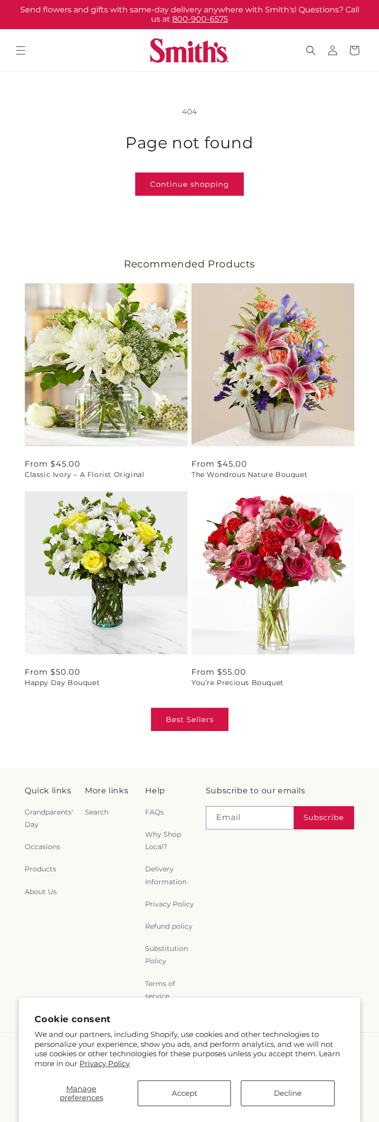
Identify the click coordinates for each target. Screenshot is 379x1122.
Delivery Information (166, 875)
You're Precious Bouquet (237, 682)
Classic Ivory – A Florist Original (84, 474)
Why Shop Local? (163, 840)
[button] (21, 50)
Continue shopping (189, 184)
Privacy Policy (104, 1063)
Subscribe (323, 817)
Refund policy (168, 926)
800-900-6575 (200, 19)
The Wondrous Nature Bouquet (249, 474)
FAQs (154, 812)
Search (97, 812)
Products (40, 868)
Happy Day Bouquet (62, 682)
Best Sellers (190, 719)
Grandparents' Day (49, 818)
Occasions (42, 846)
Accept (184, 1093)
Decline (288, 1093)
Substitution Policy (166, 954)
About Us (41, 891)
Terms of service (160, 989)
